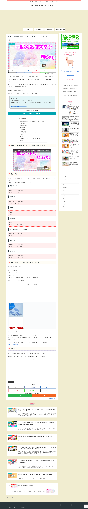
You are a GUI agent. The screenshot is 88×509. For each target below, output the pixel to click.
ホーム (58, 504)
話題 (63, 206)
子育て (64, 184)
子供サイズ (23, 134)
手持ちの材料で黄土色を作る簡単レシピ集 (70, 88)
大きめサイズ (24, 125)
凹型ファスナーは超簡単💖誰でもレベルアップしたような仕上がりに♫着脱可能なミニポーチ (71, 95)
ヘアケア (64, 179)
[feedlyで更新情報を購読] (20, 395)
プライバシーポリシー (76, 504)
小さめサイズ (24, 131)
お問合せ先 (63, 504)
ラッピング (65, 182)
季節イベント (65, 187)
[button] (52, 71)
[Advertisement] (44, 18)
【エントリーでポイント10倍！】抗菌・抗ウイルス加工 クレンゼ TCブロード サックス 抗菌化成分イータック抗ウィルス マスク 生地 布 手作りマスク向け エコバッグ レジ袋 (16, 322)
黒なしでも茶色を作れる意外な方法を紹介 (70, 85)
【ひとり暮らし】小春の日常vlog (19, 106)
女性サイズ (23, 129)
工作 (63, 190)
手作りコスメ (65, 193)
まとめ (21, 140)
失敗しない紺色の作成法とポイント (69, 91)
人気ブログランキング (70, 67)
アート (64, 173)
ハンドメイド (65, 176)
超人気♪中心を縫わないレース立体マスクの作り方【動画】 (32, 121)
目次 (22, 118)
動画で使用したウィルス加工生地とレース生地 (30, 138)
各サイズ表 (22, 123)
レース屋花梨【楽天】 (13, 344)
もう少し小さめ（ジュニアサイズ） (28, 132)
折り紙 (64, 195)
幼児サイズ (23, 136)
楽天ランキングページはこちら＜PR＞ (32, 113)
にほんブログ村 (70, 75)
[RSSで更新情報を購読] (44, 395)
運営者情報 (69, 504)
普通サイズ (23, 127)
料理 (63, 198)
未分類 (64, 201)
